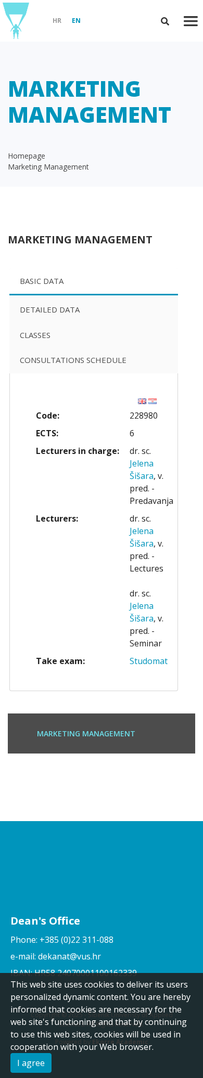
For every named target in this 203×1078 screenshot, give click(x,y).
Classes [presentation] (35, 335)
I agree (31, 1063)
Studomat (149, 661)
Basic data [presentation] (42, 281)
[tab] (93, 282)
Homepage (26, 156)
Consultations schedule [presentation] (73, 360)
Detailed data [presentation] (50, 309)
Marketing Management (48, 167)
